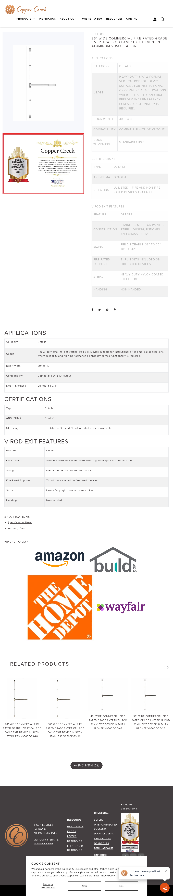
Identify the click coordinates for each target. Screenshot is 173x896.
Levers (72, 836)
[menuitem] (26, 19)
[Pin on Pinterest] (115, 310)
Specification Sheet (20, 522)
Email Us (126, 804)
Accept (84, 886)
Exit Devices (102, 838)
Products (24, 19)
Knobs (71, 831)
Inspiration (47, 19)
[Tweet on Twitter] (99, 310)
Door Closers (104, 833)
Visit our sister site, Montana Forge (46, 841)
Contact (132, 19)
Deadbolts (74, 841)
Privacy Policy (107, 875)
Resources (114, 19)
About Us (67, 19)
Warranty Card (17, 528)
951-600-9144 (129, 808)
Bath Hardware (103, 848)
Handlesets (75, 826)
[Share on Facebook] (92, 310)
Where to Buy (92, 19)
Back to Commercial (88, 765)
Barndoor (100, 855)
